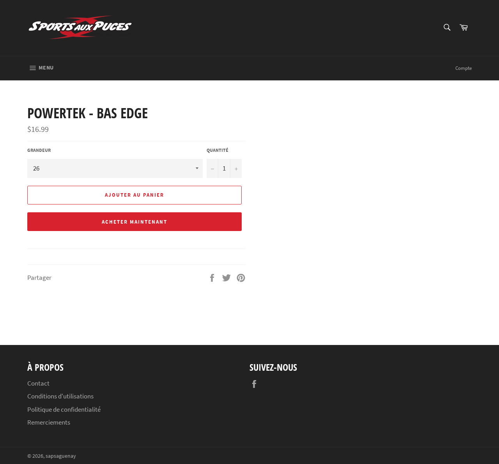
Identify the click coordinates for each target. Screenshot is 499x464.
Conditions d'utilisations (60, 396)
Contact (38, 383)
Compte (463, 68)
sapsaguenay (61, 456)
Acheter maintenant (134, 222)
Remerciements (48, 422)
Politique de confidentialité (64, 409)
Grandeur (39, 150)
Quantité (217, 150)
